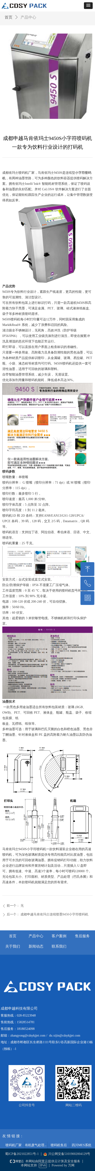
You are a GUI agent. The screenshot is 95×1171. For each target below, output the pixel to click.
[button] (88, 5)
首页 (8, 17)
